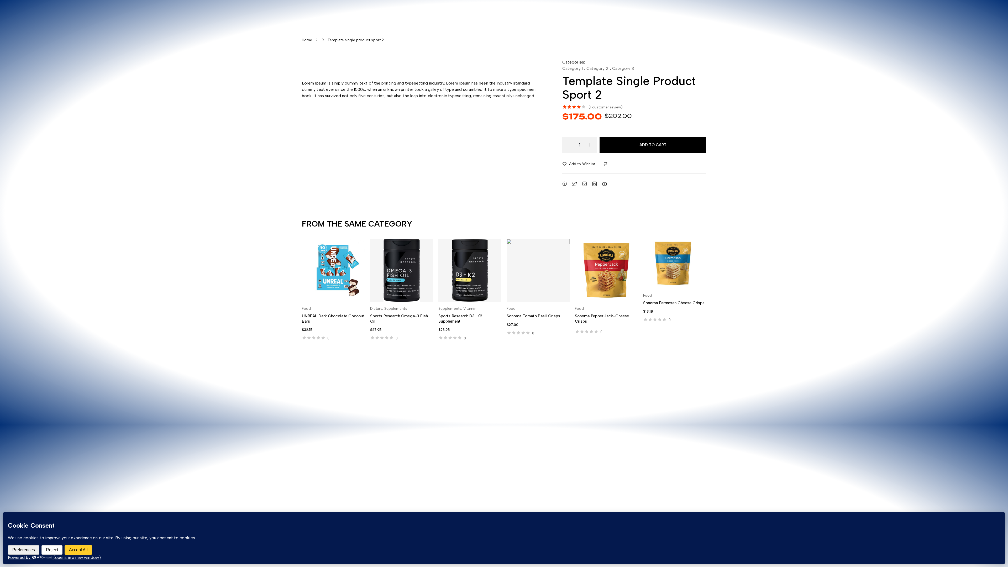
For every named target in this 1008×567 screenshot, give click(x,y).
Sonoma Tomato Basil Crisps (533, 316)
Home (307, 40)
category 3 (623, 68)
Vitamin (469, 308)
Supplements (395, 308)
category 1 (572, 68)
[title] (606, 164)
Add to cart (652, 145)
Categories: (573, 62)
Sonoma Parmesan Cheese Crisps (674, 303)
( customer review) (606, 107)
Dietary (376, 308)
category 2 (597, 68)
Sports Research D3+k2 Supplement (460, 319)
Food (306, 308)
